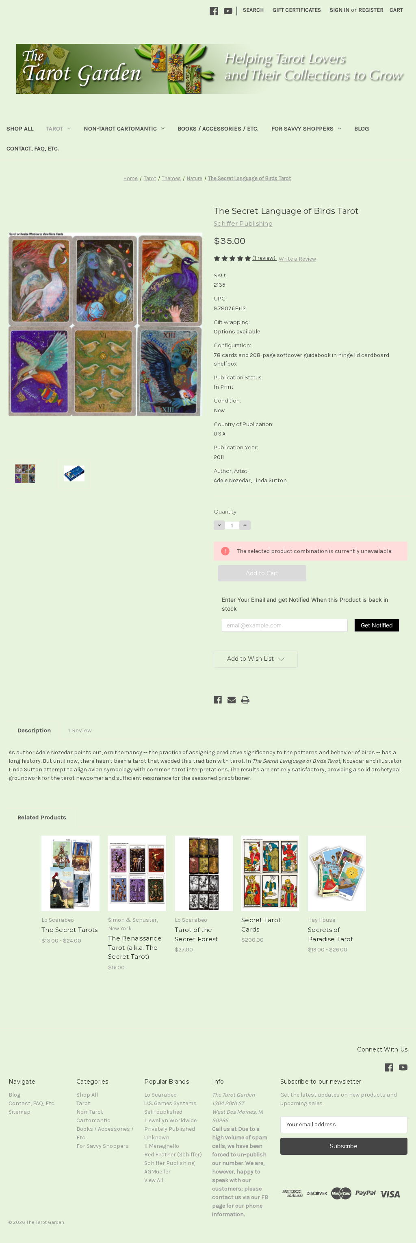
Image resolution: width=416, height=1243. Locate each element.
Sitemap (19, 1111)
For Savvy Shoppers (302, 128)
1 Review (80, 730)
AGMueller (157, 1171)
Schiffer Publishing (169, 1163)
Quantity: (226, 511)
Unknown (156, 1137)
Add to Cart (137, 880)
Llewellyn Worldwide (170, 1120)
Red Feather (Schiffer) (173, 1154)
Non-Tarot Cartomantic (120, 128)
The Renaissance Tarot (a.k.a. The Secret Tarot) (135, 947)
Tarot (54, 128)
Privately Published (169, 1128)
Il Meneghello (161, 1146)
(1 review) (264, 258)
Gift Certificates (297, 10)
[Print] (245, 699)
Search (253, 10)
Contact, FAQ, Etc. (32, 148)
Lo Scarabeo (160, 1094)
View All (153, 1180)
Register (371, 10)
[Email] (232, 699)
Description (34, 730)
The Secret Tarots (69, 930)
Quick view (64, 863)
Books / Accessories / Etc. (218, 128)
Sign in (339, 10)
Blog (361, 128)
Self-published (163, 1111)
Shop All (19, 128)
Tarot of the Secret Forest (196, 934)
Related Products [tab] (41, 817)
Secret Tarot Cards (261, 924)
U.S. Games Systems (170, 1103)
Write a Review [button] (297, 258)
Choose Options (70, 880)
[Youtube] (228, 11)
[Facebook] (214, 11)
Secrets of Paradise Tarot (330, 934)
